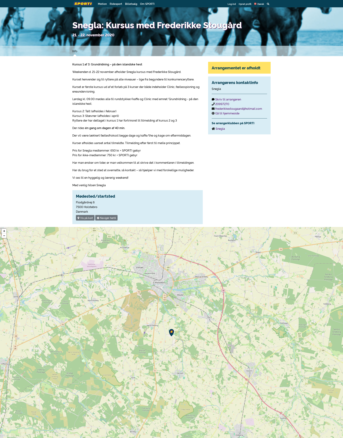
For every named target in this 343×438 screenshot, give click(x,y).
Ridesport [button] (116, 4)
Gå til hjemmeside (227, 113)
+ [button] (4, 231)
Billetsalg (131, 4)
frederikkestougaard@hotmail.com (238, 108)
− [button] (4, 235)
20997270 (222, 104)
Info (74, 51)
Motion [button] (102, 4)
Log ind (232, 3)
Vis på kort (86, 217)
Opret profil (245, 3)
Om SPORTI (147, 4)
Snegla (220, 128)
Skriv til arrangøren (228, 99)
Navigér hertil (107, 217)
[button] (259, 4)
